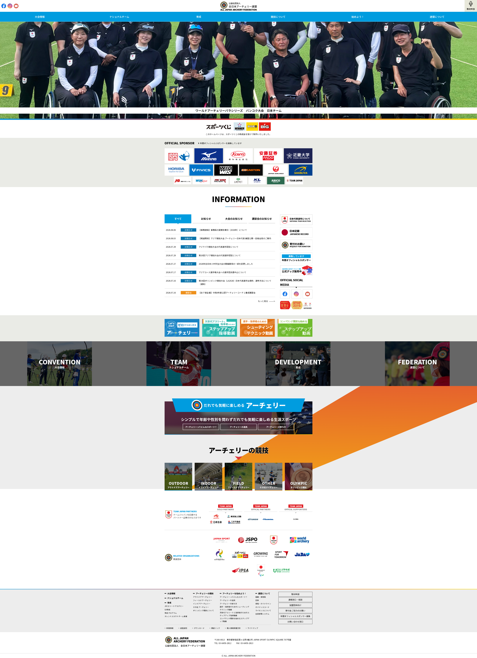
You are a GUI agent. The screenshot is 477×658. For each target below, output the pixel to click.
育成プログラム (171, 613)
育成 (198, 17)
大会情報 (40, 17)
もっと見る (263, 301)
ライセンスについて (263, 610)
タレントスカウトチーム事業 (176, 616)
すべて (178, 218)
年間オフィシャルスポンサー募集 (295, 616)
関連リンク (215, 628)
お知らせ (206, 218)
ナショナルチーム (119, 17)
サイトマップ (253, 628)
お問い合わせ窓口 (295, 621)
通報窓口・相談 (295, 599)
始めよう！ (358, 17)
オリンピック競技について (203, 610)
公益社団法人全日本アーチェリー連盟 (238, 6)
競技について (278, 17)
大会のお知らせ (234, 218)
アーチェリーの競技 (205, 593)
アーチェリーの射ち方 (276, 426)
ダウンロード (199, 628)
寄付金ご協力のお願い (295, 610)
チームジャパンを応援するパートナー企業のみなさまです (187, 514)
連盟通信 (183, 628)
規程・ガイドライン (263, 603)
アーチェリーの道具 (238, 426)
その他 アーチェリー (201, 607)
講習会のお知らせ (262, 218)
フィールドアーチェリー (202, 600)
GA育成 (167, 609)
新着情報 (169, 628)
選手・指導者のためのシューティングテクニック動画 (234, 608)
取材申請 (471, 9)
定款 (257, 600)
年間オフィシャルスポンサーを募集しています (221, 143)
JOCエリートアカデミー (174, 606)
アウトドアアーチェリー (202, 597)
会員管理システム (262, 614)
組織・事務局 (260, 597)
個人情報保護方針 (234, 628)
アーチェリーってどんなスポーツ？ (201, 426)
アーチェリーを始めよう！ (234, 593)
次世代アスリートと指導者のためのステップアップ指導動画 (234, 614)
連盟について (437, 17)
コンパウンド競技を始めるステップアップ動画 (234, 619)
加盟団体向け (295, 605)
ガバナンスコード (262, 607)
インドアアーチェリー (201, 603)
